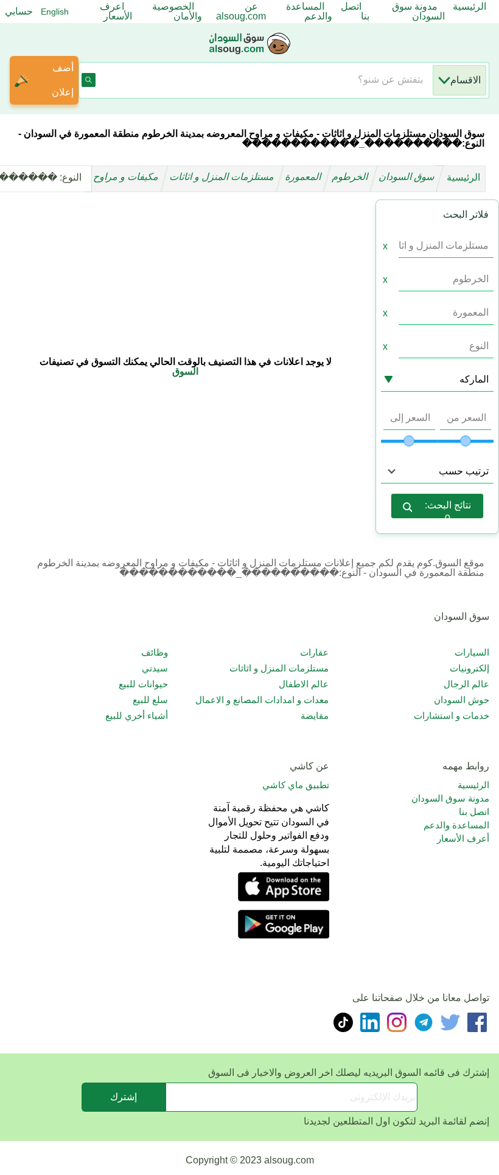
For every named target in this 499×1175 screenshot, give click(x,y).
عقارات (314, 652)
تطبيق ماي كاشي (295, 785)
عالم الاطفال (304, 684)
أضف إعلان (63, 80)
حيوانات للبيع (143, 684)
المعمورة (304, 177)
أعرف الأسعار (463, 838)
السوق (185, 371)
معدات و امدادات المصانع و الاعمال (262, 700)
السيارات (472, 652)
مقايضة (315, 715)
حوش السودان (461, 700)
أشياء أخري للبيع (136, 715)
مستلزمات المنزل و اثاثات (223, 177)
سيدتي (155, 668)
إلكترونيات (469, 668)
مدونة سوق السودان (450, 798)
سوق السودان (408, 177)
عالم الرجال (466, 684)
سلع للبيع (150, 700)
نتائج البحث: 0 (448, 509)
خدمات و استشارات (451, 715)
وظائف (154, 652)
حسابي (19, 11)
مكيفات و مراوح (127, 177)
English (55, 11)
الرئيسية (463, 177)
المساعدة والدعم (456, 825)
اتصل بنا (474, 811)
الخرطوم (351, 177)
